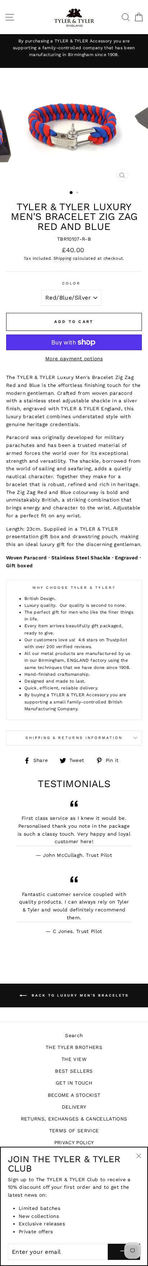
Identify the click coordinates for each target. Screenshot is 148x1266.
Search (74, 1035)
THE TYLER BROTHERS (74, 1047)
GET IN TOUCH (74, 1083)
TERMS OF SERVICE (74, 1130)
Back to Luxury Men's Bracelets (79, 995)
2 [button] (78, 193)
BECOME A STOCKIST (74, 1095)
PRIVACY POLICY (74, 1142)
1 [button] (71, 193)
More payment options (74, 358)
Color (71, 283)
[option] (74, 48)
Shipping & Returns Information (74, 738)
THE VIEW (74, 1059)
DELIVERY (74, 1107)
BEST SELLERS (74, 1071)
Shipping (62, 258)
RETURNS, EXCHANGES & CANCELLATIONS (74, 1119)
